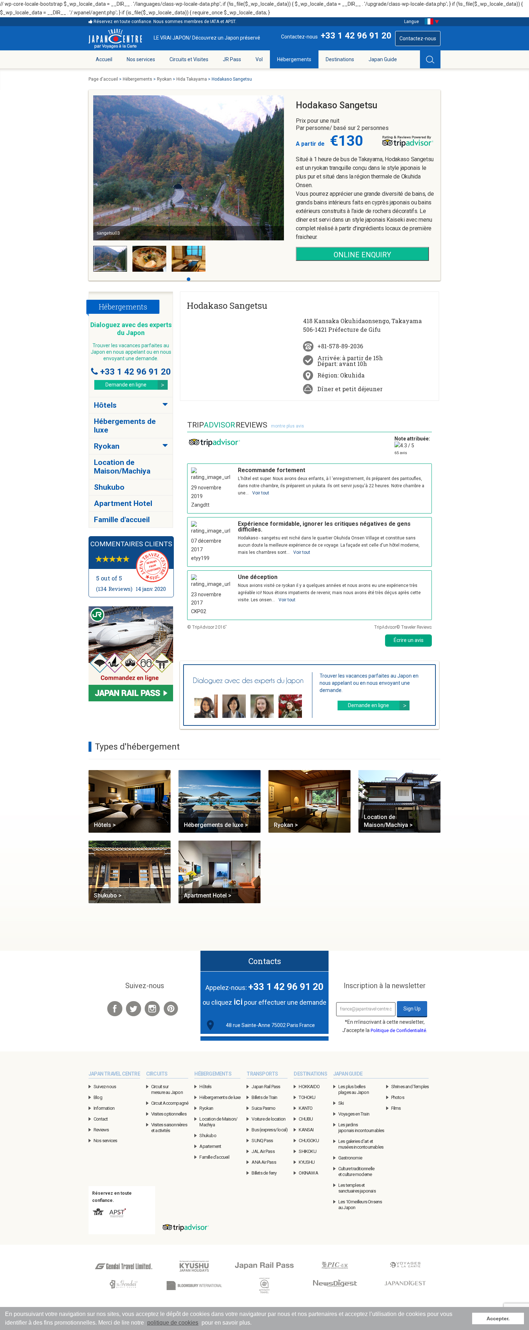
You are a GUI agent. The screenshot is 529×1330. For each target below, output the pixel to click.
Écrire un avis (409, 640)
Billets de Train (264, 1097)
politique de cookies (172, 1323)
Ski (341, 1103)
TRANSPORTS (262, 1074)
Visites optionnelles (168, 1114)
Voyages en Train (353, 1114)
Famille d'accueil (122, 519)
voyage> (405, 1266)
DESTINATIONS (310, 1074)
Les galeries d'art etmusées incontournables (360, 1144)
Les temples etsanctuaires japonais (357, 1188)
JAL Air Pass (263, 1151)
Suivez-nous (105, 1086)
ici (238, 1002)
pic (335, 1266)
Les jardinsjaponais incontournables (361, 1127)
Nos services (141, 59)
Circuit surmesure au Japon (167, 1089)
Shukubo (109, 487)
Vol (259, 59)
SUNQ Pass (262, 1140)
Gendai (124, 1266)
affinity (264, 1286)
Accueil (104, 59)
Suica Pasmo (263, 1108)
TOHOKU (307, 1097)
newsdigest (335, 1286)
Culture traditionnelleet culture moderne (356, 1171)
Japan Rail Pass (266, 1086)
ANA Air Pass (264, 1162)
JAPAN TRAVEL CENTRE (114, 1074)
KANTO (305, 1108)
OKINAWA (308, 1173)
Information (104, 1108)
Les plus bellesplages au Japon (353, 1089)
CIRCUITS (157, 1074)
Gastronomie (350, 1158)
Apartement (210, 1146)
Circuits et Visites (188, 59)
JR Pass (232, 59)
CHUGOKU (308, 1140)
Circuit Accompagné (170, 1103)
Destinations (340, 59)
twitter (133, 1008)
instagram (152, 1008)
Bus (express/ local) (270, 1129)
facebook (114, 1008)
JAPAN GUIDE (347, 1074)
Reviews (101, 1129)
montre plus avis (287, 426)
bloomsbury (194, 1286)
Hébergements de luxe (219, 1097)
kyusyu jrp (194, 1266)
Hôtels (105, 405)
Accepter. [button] (498, 1318)
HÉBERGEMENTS (212, 1074)
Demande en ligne (125, 385)
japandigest (405, 1286)
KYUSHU (307, 1162)
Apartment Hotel (123, 503)
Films (396, 1108)
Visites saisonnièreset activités (169, 1127)
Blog (98, 1097)
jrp (264, 1266)
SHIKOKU (307, 1151)
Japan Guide (383, 59)
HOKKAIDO (309, 1086)
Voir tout (260, 493)
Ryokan (106, 446)
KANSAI (306, 1129)
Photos (397, 1097)
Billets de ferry (264, 1173)
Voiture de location (268, 1119)
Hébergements (294, 59)
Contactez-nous (417, 38)
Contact (101, 1119)
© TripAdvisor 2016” (206, 627)
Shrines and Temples (410, 1086)
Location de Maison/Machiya (122, 466)
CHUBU (306, 1119)
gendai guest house (124, 1286)
